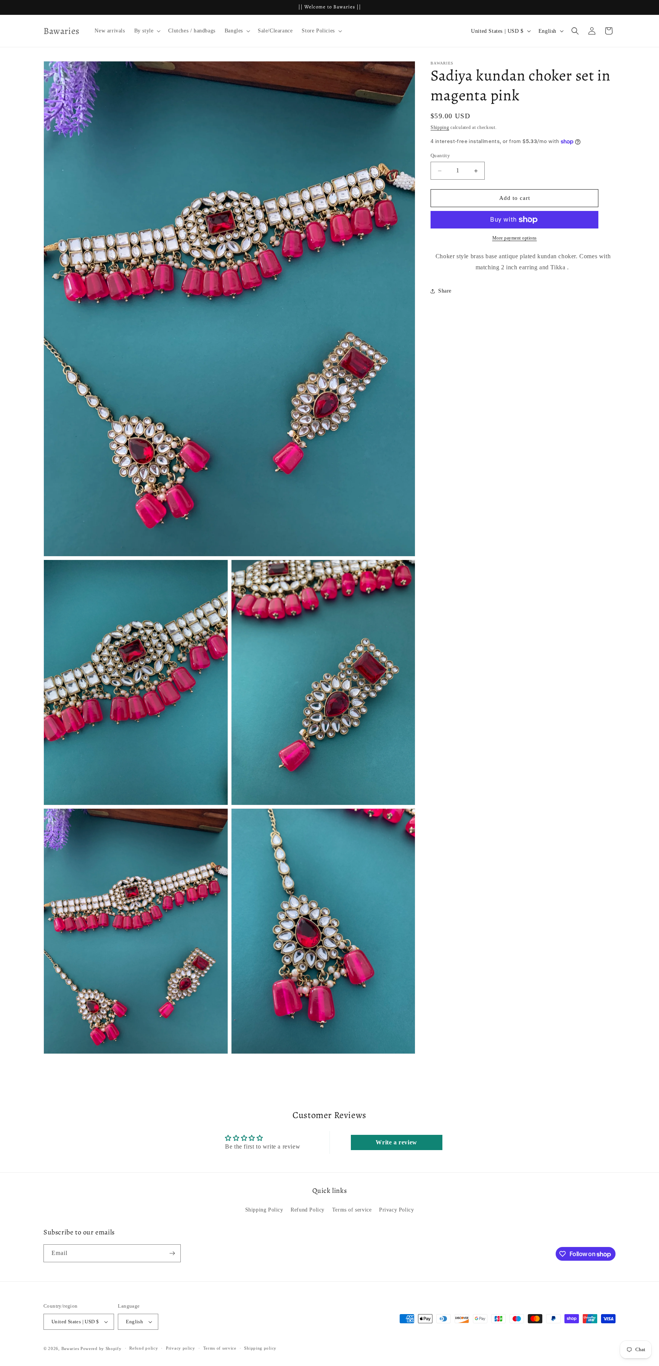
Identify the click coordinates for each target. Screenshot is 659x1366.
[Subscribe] (172, 1253)
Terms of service (352, 1210)
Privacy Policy (396, 1210)
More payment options (514, 238)
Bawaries (70, 1348)
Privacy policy (180, 1348)
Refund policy (143, 1348)
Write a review (396, 1142)
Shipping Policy (264, 1210)
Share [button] (445, 291)
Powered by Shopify (101, 1348)
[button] (147, 31)
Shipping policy (260, 1348)
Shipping (440, 127)
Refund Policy (308, 1210)
